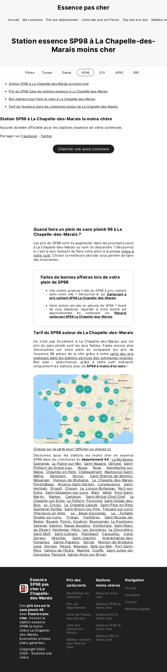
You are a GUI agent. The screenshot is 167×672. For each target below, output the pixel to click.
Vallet (106, 492)
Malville (83, 550)
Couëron (80, 521)
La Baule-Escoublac (88, 513)
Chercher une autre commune (83, 149)
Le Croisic (52, 505)
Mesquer (80, 546)
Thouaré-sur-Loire (117, 509)
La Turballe (122, 513)
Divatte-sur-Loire (47, 517)
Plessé (65, 546)
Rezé (97, 468)
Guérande (41, 463)
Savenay (40, 525)
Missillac (59, 538)
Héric (75, 530)
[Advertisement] (83, 192)
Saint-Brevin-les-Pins (82, 509)
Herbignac (60, 530)
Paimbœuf (90, 534)
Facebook (29, 136)
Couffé (97, 550)
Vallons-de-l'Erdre (59, 550)
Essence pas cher (83, 7)
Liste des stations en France (75, 628)
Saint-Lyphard (66, 534)
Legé (37, 546)
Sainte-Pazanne (66, 542)
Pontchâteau (43, 484)
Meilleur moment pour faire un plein (79, 643)
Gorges (39, 538)
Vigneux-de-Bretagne (71, 480)
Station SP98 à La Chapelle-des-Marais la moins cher (49, 83)
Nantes (54, 497)
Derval (89, 542)
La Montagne (122, 459)
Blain (95, 492)
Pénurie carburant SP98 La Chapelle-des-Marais (88, 314)
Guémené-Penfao (47, 509)
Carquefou (110, 534)
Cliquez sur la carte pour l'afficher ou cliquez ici (72, 449)
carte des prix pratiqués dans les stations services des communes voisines (83, 356)
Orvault (56, 488)
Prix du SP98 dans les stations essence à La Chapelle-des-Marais (58, 91)
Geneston (58, 476)
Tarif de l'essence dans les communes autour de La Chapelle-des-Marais (63, 106)
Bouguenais (99, 521)
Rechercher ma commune (78, 595)
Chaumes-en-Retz (61, 472)
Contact (131, 602)
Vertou (77, 476)
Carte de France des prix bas (79, 616)
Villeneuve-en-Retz (49, 513)
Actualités (132, 595)
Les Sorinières (94, 530)
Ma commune (33, 20)
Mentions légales (137, 609)
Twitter (46, 136)
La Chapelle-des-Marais (112, 480)
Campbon (73, 497)
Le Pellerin (76, 501)
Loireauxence (109, 484)
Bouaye (52, 521)
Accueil (13, 20)
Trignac (72, 517)
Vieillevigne (102, 525)
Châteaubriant (90, 472)
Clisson (71, 488)
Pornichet (94, 501)
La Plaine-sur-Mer (66, 463)
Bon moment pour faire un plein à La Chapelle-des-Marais (52, 99)
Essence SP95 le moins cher (108, 627)
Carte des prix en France (100, 20)
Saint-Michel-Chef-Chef (105, 497)
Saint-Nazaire (95, 463)
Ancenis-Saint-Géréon (76, 484)
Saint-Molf (41, 534)
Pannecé (59, 554)
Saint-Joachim (84, 538)
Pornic (65, 521)
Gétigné (115, 463)
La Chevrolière (121, 530)
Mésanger (41, 480)
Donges (50, 546)
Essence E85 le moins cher (107, 637)
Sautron (55, 525)
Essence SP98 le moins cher (108, 605)
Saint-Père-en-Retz (116, 505)
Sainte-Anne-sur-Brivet (87, 554)
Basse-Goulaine (77, 525)
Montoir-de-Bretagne (115, 542)
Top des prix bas (135, 20)
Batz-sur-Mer (101, 546)
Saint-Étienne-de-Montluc (111, 476)
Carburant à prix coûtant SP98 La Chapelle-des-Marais (88, 296)
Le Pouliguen (121, 521)
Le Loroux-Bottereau (97, 488)
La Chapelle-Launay (80, 505)
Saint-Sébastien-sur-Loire (66, 492)
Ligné (128, 534)
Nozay (82, 468)
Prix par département (62, 20)
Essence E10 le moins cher (107, 616)
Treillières (91, 517)
